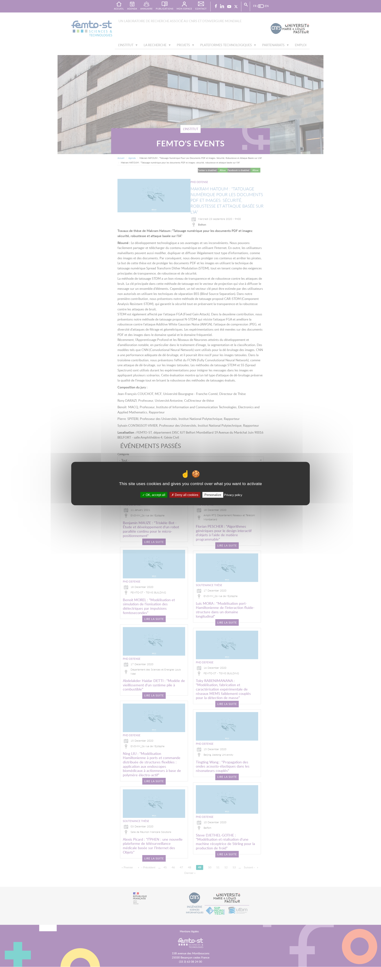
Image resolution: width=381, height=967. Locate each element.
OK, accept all (155, 494)
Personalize (212, 494)
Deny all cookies (186, 494)
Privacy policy (233, 494)
